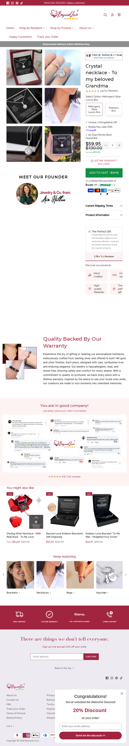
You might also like (20, 488)
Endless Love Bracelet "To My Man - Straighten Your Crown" (103, 535)
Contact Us (12, 699)
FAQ (8, 704)
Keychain (101, 592)
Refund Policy (14, 717)
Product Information (97, 215)
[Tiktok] (21, 2)
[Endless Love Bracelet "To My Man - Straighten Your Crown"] (104, 510)
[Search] (105, 14)
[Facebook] (7, 2)
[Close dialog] (122, 693)
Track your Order (15, 708)
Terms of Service (15, 713)
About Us (11, 695)
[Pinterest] (17, 2)
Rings (69, 592)
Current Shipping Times (99, 205)
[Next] (125, 574)
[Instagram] (12, 2)
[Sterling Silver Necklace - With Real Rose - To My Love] (25, 510)
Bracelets (12, 592)
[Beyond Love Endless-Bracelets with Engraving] (64, 510)
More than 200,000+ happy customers (64, 2)
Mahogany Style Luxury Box (94, 109)
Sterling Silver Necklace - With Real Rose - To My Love (24, 535)
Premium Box (114, 109)
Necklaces (42, 592)
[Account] (112, 14)
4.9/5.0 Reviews (108, 90)
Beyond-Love (32, 740)
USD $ (9, 726)
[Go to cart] (119, 14)
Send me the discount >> (90, 735)
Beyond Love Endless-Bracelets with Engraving (64, 535)
